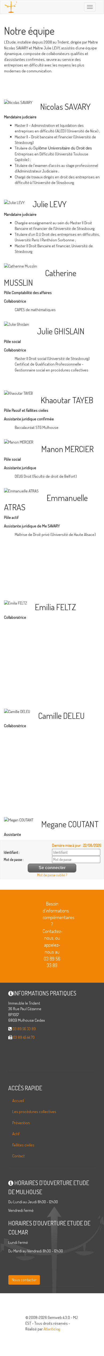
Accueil (18, 1100)
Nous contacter (24, 1279)
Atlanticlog (51, 1328)
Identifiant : (12, 852)
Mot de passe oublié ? (52, 875)
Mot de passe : (13, 859)
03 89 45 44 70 (24, 1037)
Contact (18, 1155)
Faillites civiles (23, 1144)
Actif (16, 1133)
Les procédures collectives (34, 1111)
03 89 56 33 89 (24, 1028)
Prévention (21, 1122)
